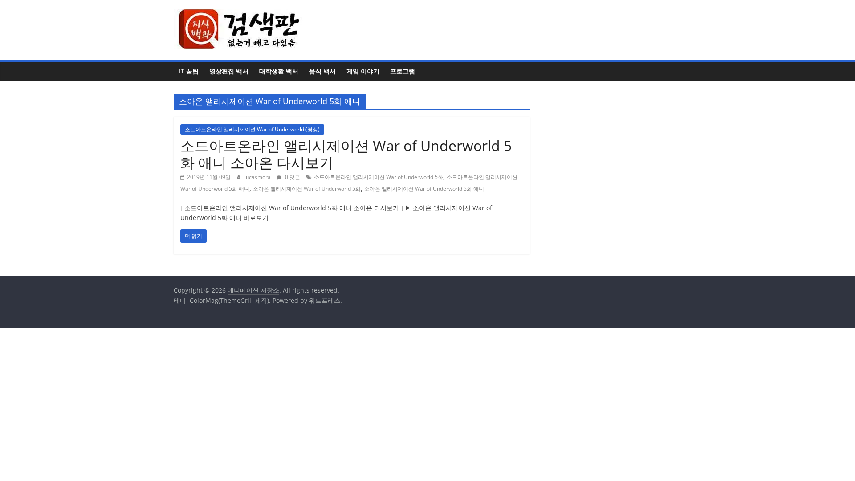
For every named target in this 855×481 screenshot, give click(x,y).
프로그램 (402, 71)
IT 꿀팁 (189, 71)
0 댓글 (292, 177)
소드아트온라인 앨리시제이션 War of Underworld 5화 (378, 177)
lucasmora (258, 177)
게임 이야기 (362, 71)
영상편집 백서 (228, 71)
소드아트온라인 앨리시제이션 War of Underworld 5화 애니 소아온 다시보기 (346, 154)
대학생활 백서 (278, 71)
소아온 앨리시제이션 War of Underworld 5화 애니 (424, 188)
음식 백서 (322, 71)
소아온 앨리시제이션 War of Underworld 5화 (307, 188)
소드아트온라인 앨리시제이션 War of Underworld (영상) (252, 129)
